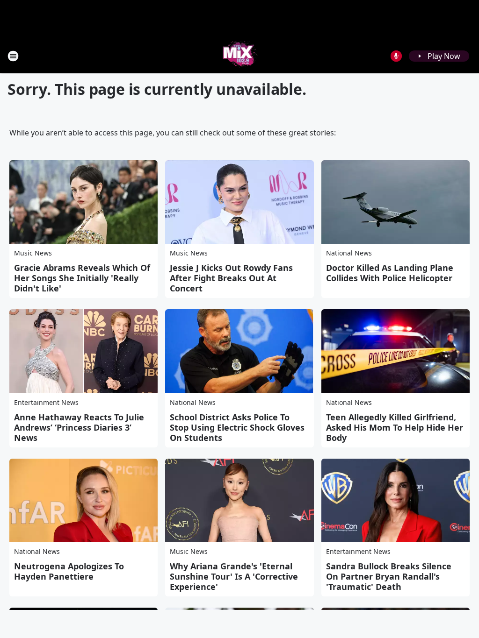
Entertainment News (46, 402)
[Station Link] (239, 56)
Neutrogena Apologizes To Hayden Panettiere (69, 571)
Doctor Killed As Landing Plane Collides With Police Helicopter (389, 272)
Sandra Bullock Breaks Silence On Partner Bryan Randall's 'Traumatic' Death (388, 576)
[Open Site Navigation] (13, 56)
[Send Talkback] (396, 56)
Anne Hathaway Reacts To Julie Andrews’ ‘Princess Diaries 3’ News (79, 427)
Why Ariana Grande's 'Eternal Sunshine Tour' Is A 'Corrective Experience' (234, 576)
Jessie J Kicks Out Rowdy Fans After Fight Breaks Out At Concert (231, 277)
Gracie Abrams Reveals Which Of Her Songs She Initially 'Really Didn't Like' (82, 277)
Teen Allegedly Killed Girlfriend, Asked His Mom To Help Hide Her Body (394, 427)
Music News (33, 252)
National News (349, 252)
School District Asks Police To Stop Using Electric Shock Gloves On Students (237, 427)
